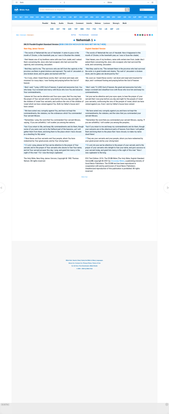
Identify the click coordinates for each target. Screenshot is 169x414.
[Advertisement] (84, 224)
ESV (70, 44)
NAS (87, 44)
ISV (83, 44)
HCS (75, 44)
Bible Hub (84, 177)
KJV (79, 44)
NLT (99, 44)
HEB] (103, 44)
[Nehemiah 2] (166, 193)
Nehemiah (23, 35)
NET (91, 44)
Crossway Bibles (118, 161)
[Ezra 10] (3, 193)
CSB (66, 44)
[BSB (61, 44)
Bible (17, 35)
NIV (95, 44)
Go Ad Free (5, 404)
